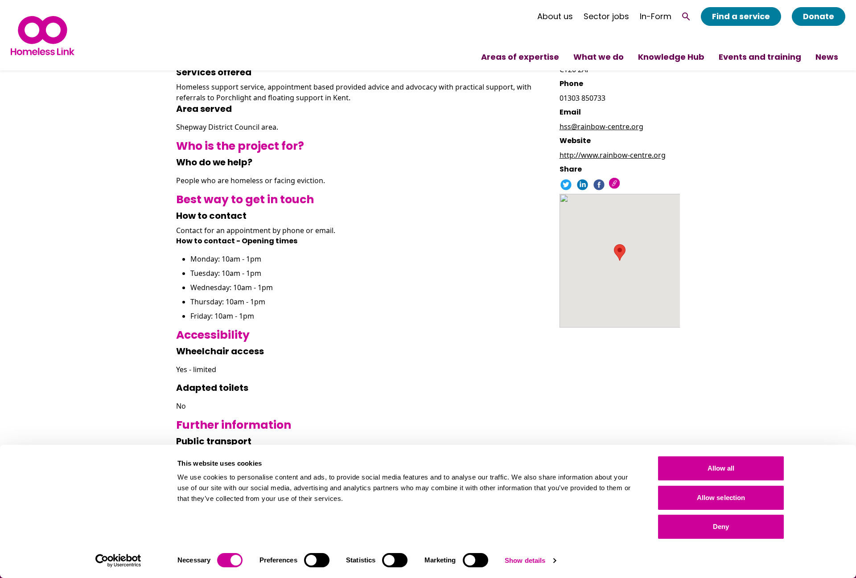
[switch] (316, 560)
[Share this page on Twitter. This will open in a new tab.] (566, 184)
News (826, 56)
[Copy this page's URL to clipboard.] (615, 184)
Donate (818, 16)
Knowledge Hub (671, 56)
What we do (598, 56)
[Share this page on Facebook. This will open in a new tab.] (599, 184)
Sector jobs (606, 16)
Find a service (741, 16)
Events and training (760, 56)
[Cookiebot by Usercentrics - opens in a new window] (118, 560)
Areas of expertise (520, 56)
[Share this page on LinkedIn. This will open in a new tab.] (582, 184)
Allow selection (721, 497)
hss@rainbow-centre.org (601, 126)
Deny (721, 526)
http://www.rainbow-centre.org (613, 155)
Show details (525, 560)
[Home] (42, 35)
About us (555, 16)
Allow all (721, 468)
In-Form (655, 16)
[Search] (686, 16)
